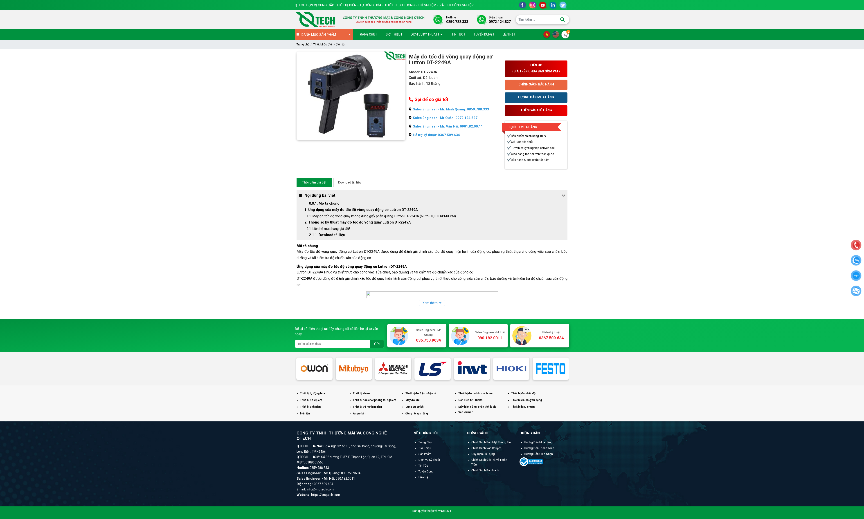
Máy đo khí (412, 400)
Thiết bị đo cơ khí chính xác (475, 393)
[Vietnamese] (547, 34)
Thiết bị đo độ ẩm (311, 400)
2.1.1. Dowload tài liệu (327, 235)
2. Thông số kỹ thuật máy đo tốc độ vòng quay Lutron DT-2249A (357, 222)
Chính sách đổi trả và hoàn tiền (489, 462)
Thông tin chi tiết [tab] (314, 182)
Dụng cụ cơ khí (414, 406)
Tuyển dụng (426, 471)
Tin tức (423, 465)
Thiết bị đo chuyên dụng (526, 400)
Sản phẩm (424, 454)
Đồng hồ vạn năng (416, 413)
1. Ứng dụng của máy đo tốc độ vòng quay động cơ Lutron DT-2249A (361, 210)
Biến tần (305, 413)
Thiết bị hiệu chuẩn (523, 406)
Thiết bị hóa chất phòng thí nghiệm (374, 400)
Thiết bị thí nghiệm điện (367, 406)
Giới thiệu (424, 448)
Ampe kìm (359, 413)
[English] (556, 34)
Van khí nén (465, 412)
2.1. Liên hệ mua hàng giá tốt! (328, 229)
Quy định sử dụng (483, 454)
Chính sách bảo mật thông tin (491, 442)
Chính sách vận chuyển (486, 448)
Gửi (377, 344)
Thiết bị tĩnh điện (310, 406)
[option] (314, 368)
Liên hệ (423, 477)
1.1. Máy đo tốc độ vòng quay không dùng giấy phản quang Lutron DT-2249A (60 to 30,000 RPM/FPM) (381, 216)
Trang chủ (303, 44)
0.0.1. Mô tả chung (325, 203)
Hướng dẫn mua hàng (538, 442)
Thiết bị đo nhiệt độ (523, 393)
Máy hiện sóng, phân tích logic (477, 406)
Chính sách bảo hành (485, 470)
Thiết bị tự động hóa (312, 393)
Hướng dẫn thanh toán (539, 448)
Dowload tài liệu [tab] (350, 182)
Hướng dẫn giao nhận (538, 454)
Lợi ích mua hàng (523, 127)
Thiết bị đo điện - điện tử (329, 44)
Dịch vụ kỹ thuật (429, 459)
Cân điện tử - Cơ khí (470, 400)
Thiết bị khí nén (362, 393)
